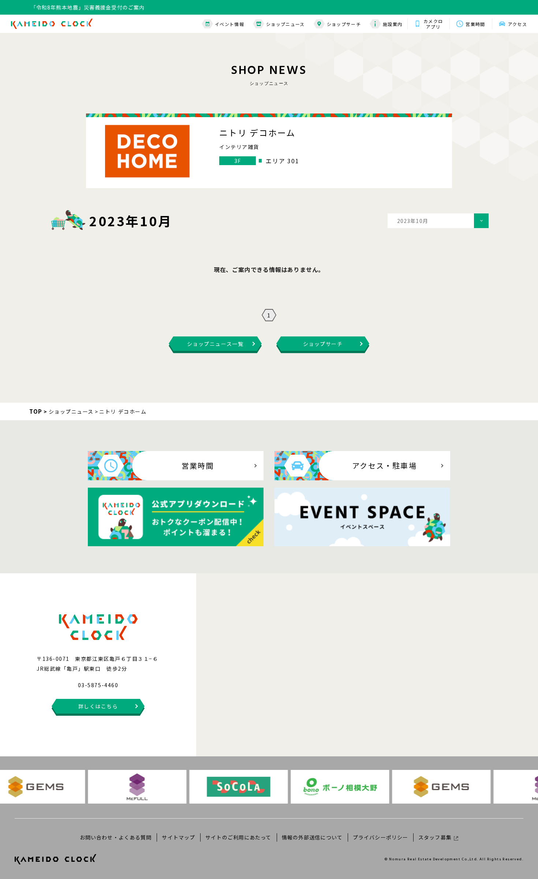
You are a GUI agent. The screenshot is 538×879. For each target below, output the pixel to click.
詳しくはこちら (98, 706)
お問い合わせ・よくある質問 (116, 837)
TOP (35, 411)
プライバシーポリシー (380, 837)
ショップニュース (285, 24)
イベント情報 (229, 24)
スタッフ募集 (435, 837)
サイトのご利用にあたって (238, 837)
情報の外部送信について (312, 837)
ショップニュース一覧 (215, 343)
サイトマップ (178, 837)
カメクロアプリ (433, 23)
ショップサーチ (344, 24)
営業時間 (475, 24)
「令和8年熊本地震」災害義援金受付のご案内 (88, 7)
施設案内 (392, 24)
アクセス (517, 24)
